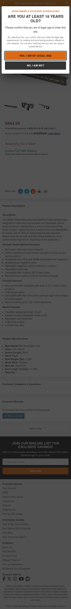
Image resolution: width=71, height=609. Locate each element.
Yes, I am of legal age (35, 55)
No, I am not (35, 65)
